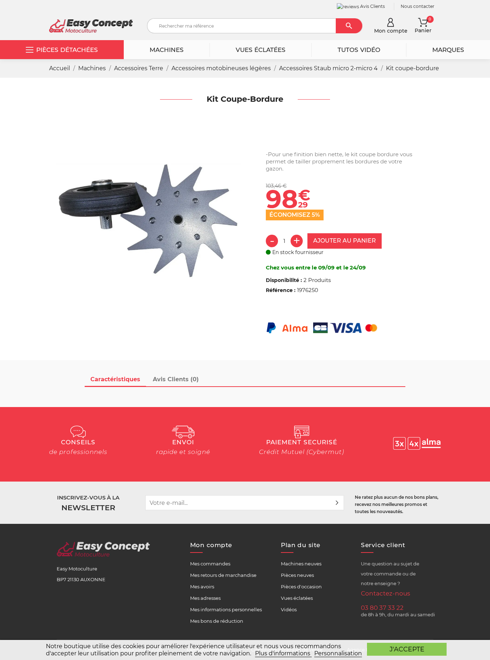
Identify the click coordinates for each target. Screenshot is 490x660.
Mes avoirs (202, 586)
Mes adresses (205, 598)
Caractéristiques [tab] (115, 379)
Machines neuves (301, 563)
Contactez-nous (385, 593)
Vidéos (289, 609)
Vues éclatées (297, 598)
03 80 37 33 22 (382, 607)
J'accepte (407, 649)
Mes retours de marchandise (223, 575)
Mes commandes (210, 563)
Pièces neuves (297, 575)
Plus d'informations (283, 653)
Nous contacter (417, 6)
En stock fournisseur (297, 252)
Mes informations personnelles (226, 609)
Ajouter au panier (344, 240)
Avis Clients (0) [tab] (176, 379)
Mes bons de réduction (216, 621)
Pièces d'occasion (301, 586)
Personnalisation (338, 653)
